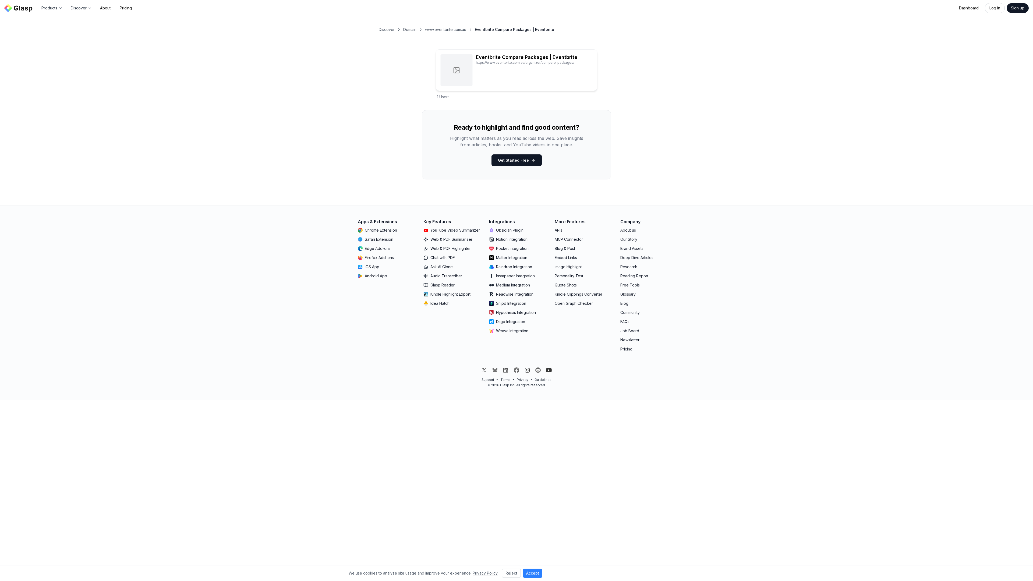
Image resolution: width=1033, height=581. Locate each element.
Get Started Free (513, 160)
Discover (387, 29)
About (105, 8)
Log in (994, 8)
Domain (409, 29)
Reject (511, 573)
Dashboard (969, 8)
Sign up (1017, 8)
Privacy (522, 380)
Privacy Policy (485, 573)
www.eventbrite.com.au (445, 29)
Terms (505, 380)
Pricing (126, 8)
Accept (532, 573)
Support (488, 380)
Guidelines (543, 380)
